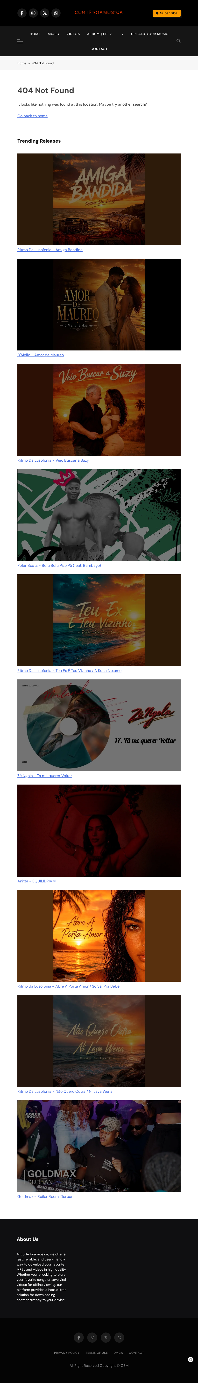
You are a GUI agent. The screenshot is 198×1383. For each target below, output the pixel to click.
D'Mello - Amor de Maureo (40, 354)
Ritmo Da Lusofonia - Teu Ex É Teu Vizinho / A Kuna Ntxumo (69, 670)
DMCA (118, 1353)
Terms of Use (96, 1353)
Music (53, 34)
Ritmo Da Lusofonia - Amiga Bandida (50, 249)
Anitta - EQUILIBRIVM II (37, 881)
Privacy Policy (67, 1353)
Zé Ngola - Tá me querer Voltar (44, 775)
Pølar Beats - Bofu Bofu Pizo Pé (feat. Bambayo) (59, 565)
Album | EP (97, 34)
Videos (73, 34)
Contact (99, 49)
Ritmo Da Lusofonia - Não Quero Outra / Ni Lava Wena (65, 1091)
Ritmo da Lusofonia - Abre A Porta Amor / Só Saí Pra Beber (69, 986)
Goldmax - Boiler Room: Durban (45, 1196)
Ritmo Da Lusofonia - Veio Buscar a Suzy (53, 460)
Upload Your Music (150, 34)
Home (35, 34)
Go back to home (32, 115)
